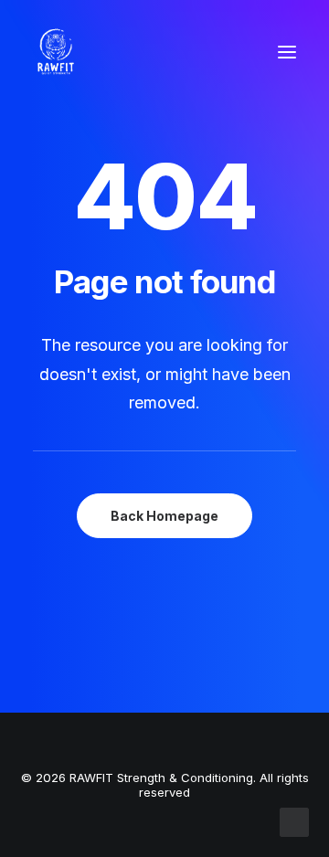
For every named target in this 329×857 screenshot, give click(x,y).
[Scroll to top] (294, 821)
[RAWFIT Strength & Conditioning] (56, 52)
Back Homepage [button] (164, 516)
